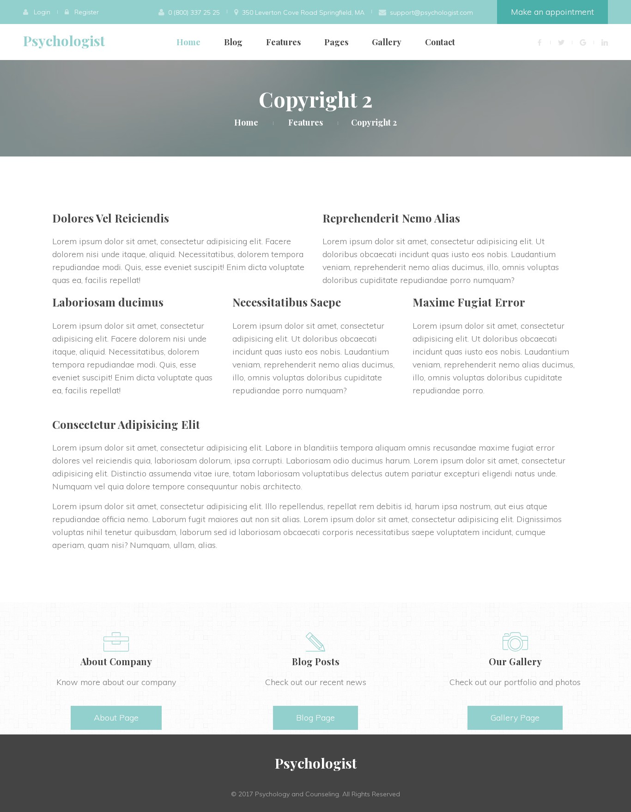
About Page (116, 717)
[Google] (583, 42)
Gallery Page (515, 717)
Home (188, 42)
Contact (440, 42)
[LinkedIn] (604, 42)
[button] (36, 12)
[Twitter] (561, 42)
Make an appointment (552, 11)
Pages (336, 42)
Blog (233, 42)
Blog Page (315, 717)
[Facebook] (539, 42)
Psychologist (64, 40)
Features (283, 42)
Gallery (386, 42)
